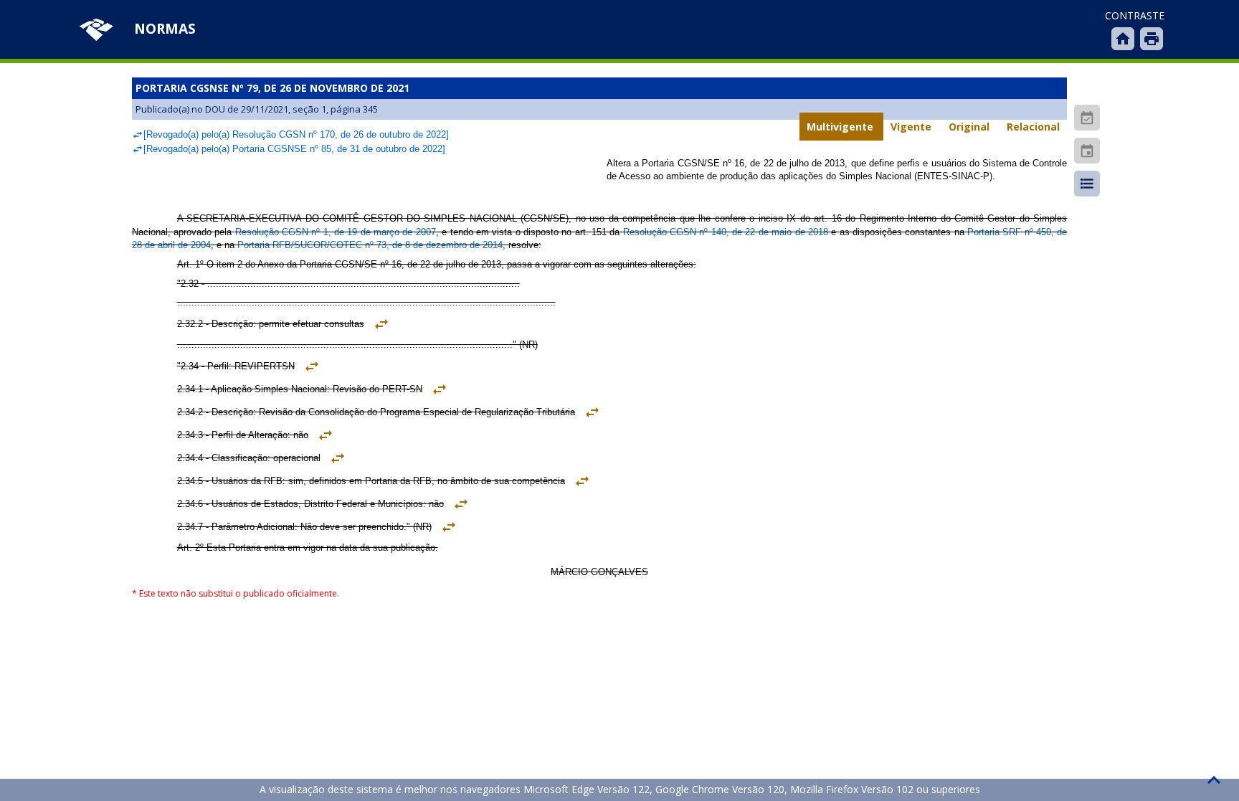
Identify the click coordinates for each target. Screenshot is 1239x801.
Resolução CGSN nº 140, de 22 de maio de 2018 (725, 232)
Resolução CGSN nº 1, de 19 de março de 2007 (335, 232)
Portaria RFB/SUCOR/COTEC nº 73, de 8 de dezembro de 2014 (370, 245)
